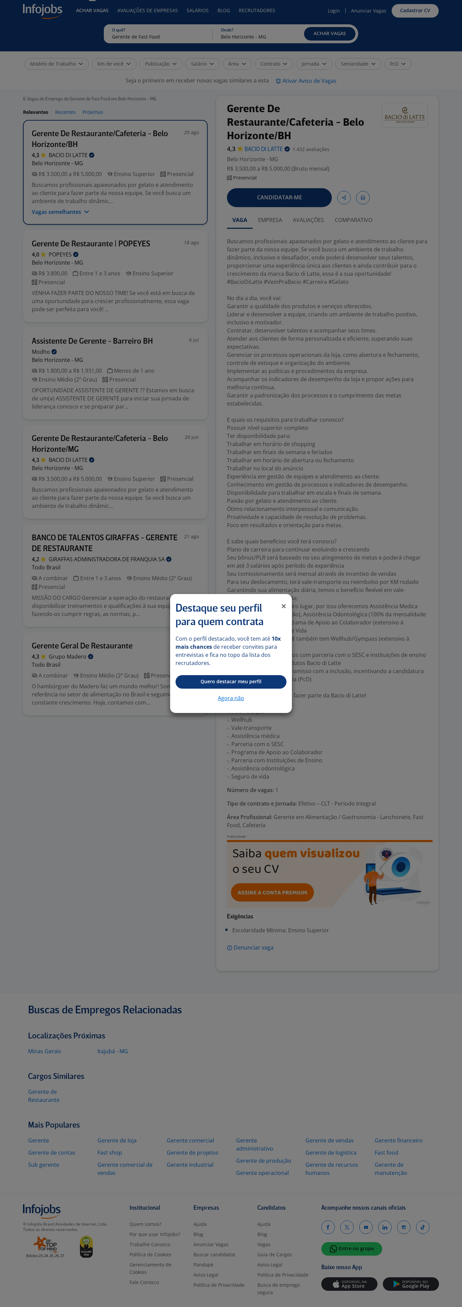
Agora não (231, 698)
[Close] (283, 606)
